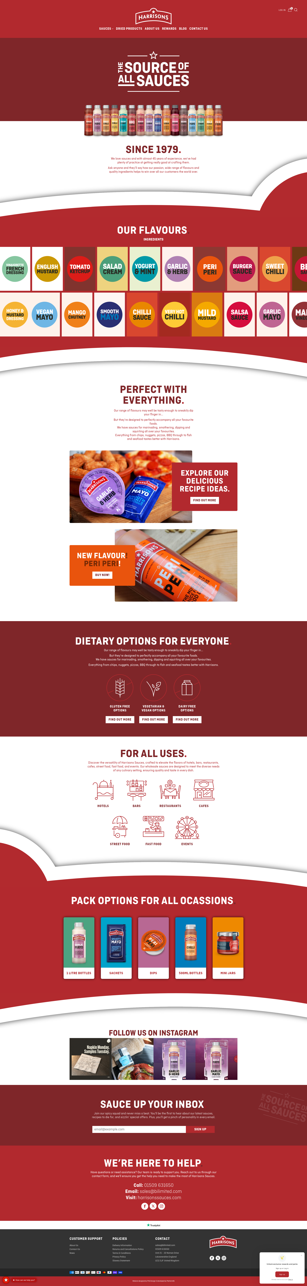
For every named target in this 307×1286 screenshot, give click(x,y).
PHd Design (151, 1281)
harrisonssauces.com (159, 1197)
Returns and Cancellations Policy (128, 1249)
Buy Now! (102, 575)
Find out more (120, 719)
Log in (282, 10)
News (72, 1253)
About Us (152, 28)
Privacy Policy (119, 1256)
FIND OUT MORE (204, 500)
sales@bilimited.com (161, 1191)
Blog (183, 28)
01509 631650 (159, 1185)
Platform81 (171, 1281)
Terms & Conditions (121, 1253)
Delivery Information (122, 1245)
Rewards (169, 28)
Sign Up (200, 1129)
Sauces (105, 28)
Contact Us (198, 28)
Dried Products (129, 28)
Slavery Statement (121, 1260)
